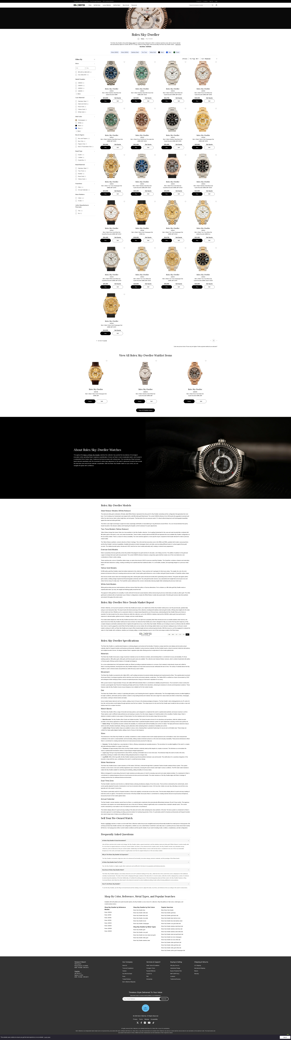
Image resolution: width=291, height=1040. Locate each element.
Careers (124, 971)
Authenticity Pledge (175, 968)
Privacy (135, 1019)
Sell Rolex (148, 46)
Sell (118, 101)
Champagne (82, 120)
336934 (81, 85)
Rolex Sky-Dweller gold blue (168, 912)
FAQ (147, 976)
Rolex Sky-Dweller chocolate (140, 918)
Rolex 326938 (108, 928)
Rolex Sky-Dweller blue (139, 910)
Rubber (81, 174)
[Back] (138, 39)
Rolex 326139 (108, 920)
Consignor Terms (150, 968)
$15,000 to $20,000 (85, 72)
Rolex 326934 (108, 912)
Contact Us (198, 1)
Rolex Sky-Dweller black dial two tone (170, 918)
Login (216, 1)
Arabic (81, 201)
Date (80, 187)
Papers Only (82, 144)
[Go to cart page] (216, 5)
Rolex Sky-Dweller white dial (140, 912)
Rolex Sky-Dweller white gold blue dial (171, 945)
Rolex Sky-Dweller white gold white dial (171, 947)
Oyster (81, 155)
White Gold (82, 112)
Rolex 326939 (108, 931)
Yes (80, 211)
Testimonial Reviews (175, 979)
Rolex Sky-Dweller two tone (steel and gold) (144, 935)
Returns (196, 971)
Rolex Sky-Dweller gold (139, 929)
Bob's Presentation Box (86, 146)
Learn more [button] (47, 1037)
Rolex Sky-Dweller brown (139, 920)
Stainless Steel (83, 101)
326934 (81, 88)
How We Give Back (127, 973)
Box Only (81, 141)
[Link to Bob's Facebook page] (141, 1022)
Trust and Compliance (127, 968)
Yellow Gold (82, 109)
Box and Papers (84, 138)
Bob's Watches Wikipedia (128, 981)
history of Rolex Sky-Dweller (91, 455)
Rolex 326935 (108, 925)
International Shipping (199, 968)
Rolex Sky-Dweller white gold (140, 937)
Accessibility (154, 1019)
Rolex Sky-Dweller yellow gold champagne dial (173, 950)
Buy (106, 101)
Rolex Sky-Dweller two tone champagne (171, 937)
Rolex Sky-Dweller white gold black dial (171, 942)
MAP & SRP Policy (174, 973)
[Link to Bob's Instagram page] (145, 1022)
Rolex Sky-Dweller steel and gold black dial (172, 934)
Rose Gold (82, 107)
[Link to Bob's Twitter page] (137, 1022)
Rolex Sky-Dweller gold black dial (169, 915)
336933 (81, 83)
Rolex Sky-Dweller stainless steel (141, 940)
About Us (124, 965)
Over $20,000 (83, 75)
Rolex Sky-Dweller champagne (141, 923)
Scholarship (149, 979)
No (80, 213)
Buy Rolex (142, 46)
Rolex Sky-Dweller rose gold (140, 932)
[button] (177, 44)
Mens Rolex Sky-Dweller (167, 910)
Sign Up (211, 1)
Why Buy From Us (174, 965)
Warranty (196, 973)
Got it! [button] (285, 1037)
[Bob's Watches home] (79, 5)
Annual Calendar (84, 190)
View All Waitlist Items (145, 410)
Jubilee (81, 157)
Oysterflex (82, 160)
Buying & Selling (176, 962)
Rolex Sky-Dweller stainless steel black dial (172, 926)
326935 (81, 91)
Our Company (127, 962)
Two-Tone (82, 171)
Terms (141, 1019)
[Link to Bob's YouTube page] (149, 1022)
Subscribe (163, 999)
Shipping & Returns (201, 962)
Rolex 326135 (108, 915)
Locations (205, 1)
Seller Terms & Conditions (152, 965)
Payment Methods (150, 971)
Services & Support (153, 962)
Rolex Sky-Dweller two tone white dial (170, 939)
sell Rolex (108, 823)
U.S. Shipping (197, 965)
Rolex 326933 (108, 923)
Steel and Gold (83, 104)
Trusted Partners (126, 979)
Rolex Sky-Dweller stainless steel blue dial (171, 929)
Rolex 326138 (108, 917)
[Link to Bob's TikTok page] (153, 1022)
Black (80, 125)
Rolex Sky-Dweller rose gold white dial (171, 923)
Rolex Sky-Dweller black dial (140, 915)
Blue (80, 128)
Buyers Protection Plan (176, 971)
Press (123, 976)
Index (81, 198)
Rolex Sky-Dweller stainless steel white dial (172, 931)
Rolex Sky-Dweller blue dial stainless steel (171, 920)
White (80, 123)
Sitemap (146, 1019)
